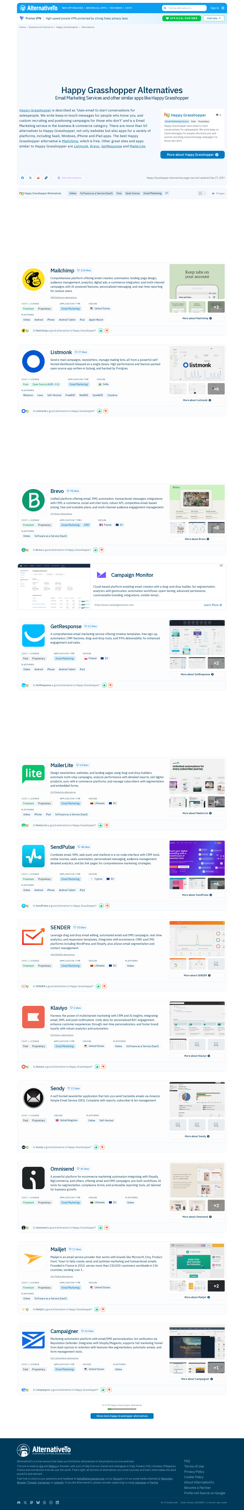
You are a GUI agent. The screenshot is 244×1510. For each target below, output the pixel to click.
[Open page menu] (223, 8)
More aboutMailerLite (195, 813)
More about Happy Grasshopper (190, 155)
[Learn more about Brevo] (33, 500)
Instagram (44, 1482)
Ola (41, 1466)
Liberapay (140, 1482)
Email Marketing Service (176, 121)
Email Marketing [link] (153, 193)
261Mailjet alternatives (61, 1276)
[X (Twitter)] (25, 1502)
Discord (117, 1478)
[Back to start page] (40, 8)
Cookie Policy (193, 1477)
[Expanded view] (200, 193)
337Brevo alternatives (61, 513)
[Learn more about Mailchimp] (33, 279)
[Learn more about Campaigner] (33, 1340)
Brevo (94, 146)
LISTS (128, 8)
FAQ (187, 1461)
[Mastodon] (31, 1502)
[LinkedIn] (57, 1502)
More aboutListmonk (195, 400)
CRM (86, 525)
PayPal (154, 1482)
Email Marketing (71, 308)
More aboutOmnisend (195, 1216)
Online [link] (72, 193)
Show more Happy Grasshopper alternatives (122, 1416)
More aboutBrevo (195, 539)
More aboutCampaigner (195, 1379)
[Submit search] (165, 8)
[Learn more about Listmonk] (33, 361)
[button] (84, 270)
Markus (53, 1466)
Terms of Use (194, 1466)
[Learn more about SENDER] (33, 936)
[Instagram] (51, 1502)
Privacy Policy (194, 1472)
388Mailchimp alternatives (63, 297)
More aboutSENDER (195, 975)
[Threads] (44, 1502)
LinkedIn (59, 1482)
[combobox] (184, 8)
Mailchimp (70, 141)
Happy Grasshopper (35, 110)
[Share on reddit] (38, 178)
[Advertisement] (122, 55)
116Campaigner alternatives (64, 1358)
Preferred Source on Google (204, 1493)
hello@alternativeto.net (90, 1478)
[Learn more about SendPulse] (33, 856)
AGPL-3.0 (53, 384)
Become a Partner (197, 1488)
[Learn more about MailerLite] (33, 774)
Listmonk (81, 146)
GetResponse (111, 146)
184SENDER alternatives (62, 954)
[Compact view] (205, 193)
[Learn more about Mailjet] (33, 1258)
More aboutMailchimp (195, 318)
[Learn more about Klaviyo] (33, 1017)
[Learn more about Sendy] (33, 1097)
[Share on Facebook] (22, 178)
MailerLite (137, 146)
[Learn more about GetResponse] (33, 635)
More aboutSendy (195, 1136)
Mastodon (167, 1478)
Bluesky (21, 1482)
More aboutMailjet (195, 1297)
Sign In (215, 8)
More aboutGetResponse (195, 674)
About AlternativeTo (199, 1482)
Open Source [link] (133, 193)
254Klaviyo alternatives (62, 1035)
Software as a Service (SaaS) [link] (96, 193)
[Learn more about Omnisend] (33, 1178)
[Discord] (19, 1502)
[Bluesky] (38, 1502)
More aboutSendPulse (195, 895)
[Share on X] (30, 178)
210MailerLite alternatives (63, 792)
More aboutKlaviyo (195, 1055)
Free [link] (119, 193)
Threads (32, 1482)
